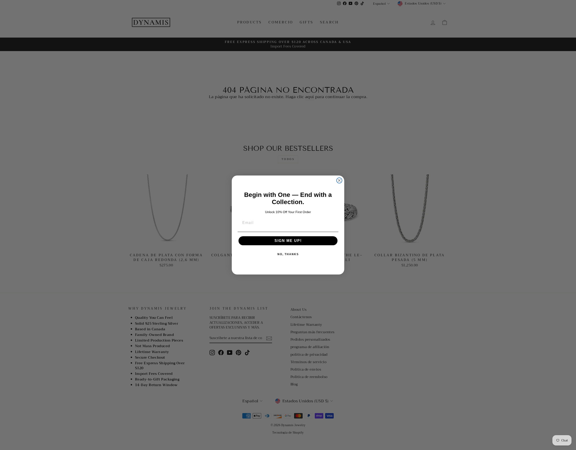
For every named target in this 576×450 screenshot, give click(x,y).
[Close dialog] (339, 180)
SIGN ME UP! (288, 241)
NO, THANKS (288, 254)
